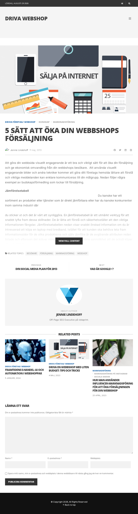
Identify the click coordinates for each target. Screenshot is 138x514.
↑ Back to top (69, 505)
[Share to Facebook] (115, 150)
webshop (82, 253)
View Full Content (69, 241)
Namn (8, 458)
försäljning (46, 253)
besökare (32, 253)
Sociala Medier (102, 377)
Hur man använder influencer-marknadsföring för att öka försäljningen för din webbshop (113, 385)
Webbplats (95, 458)
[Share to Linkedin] (126, 150)
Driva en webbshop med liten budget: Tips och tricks (69, 369)
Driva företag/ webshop (20, 122)
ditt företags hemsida (95, 172)
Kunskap (44, 122)
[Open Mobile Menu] (130, 18)
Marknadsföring (64, 122)
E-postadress (55, 458)
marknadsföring (65, 253)
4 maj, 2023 (54, 375)
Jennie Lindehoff (19, 150)
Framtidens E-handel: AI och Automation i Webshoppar (24, 371)
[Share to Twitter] (120, 150)
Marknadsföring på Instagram (110, 374)
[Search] (129, 3)
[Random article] (122, 3)
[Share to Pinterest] (131, 150)
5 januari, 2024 (13, 378)
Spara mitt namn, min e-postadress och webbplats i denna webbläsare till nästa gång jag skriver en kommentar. (61, 473)
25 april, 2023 (99, 395)
